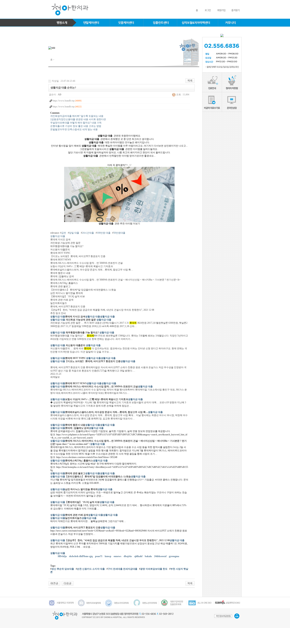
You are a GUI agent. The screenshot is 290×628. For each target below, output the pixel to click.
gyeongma (174, 556)
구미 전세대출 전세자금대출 (122, 569)
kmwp (108, 556)
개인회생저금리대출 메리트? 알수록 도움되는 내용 (76, 116)
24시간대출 (88, 232)
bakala (148, 556)
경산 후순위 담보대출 (62, 569)
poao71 (99, 556)
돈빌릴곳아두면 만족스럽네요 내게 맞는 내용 (74, 129)
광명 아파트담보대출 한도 (153, 569)
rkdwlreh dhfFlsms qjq (81, 556)
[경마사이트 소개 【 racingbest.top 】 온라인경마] (68, 583)
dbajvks (128, 556)
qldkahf (138, 556)
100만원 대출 (103, 232)
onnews (118, 556)
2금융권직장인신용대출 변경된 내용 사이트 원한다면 (78, 119)
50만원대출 (119, 232)
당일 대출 (74, 232)
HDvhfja (62, 556)
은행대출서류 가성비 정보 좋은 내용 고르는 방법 (75, 126)
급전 (63, 232)
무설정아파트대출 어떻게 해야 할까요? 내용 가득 (76, 122)
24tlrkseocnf (160, 556)
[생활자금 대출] (119, 194)
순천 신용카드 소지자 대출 (91, 569)
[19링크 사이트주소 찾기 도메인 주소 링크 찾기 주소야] (54, 583)
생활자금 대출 (57, 236)
